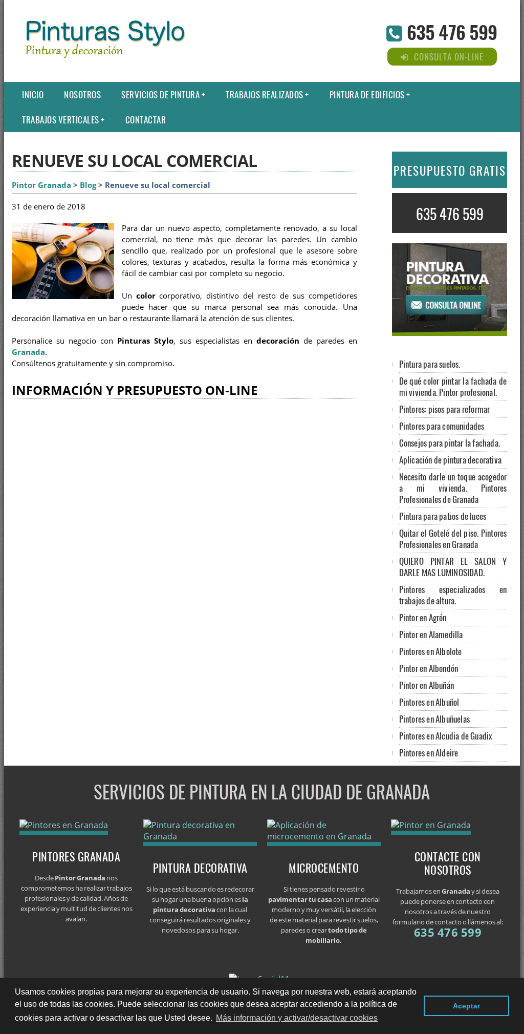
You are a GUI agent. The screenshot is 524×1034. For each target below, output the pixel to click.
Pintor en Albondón (428, 668)
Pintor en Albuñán (426, 685)
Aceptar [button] (466, 1006)
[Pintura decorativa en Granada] (200, 836)
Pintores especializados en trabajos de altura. (453, 595)
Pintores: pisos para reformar (444, 409)
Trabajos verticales (60, 119)
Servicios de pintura (160, 94)
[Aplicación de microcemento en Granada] (324, 836)
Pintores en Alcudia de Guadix (446, 735)
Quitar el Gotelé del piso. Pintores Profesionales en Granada (453, 538)
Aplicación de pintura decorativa (450, 459)
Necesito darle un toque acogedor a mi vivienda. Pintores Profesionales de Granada (453, 487)
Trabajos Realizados (264, 94)
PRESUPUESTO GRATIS (450, 170)
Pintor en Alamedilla (431, 634)
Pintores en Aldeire (428, 752)
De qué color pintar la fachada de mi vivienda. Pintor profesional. (453, 386)
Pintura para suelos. (430, 363)
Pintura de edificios (367, 94)
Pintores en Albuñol (429, 701)
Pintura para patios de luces (443, 516)
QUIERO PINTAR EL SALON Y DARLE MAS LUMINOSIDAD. (453, 567)
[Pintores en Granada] (63, 825)
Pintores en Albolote (430, 651)
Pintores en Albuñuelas (434, 718)
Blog (88, 185)
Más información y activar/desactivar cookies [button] (297, 1018)
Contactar (145, 119)
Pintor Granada (41, 185)
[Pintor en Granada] (431, 825)
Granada (28, 352)
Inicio (32, 94)
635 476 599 (452, 31)
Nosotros (82, 94)
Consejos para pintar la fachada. (449, 442)
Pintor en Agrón (423, 617)
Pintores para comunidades (442, 425)
